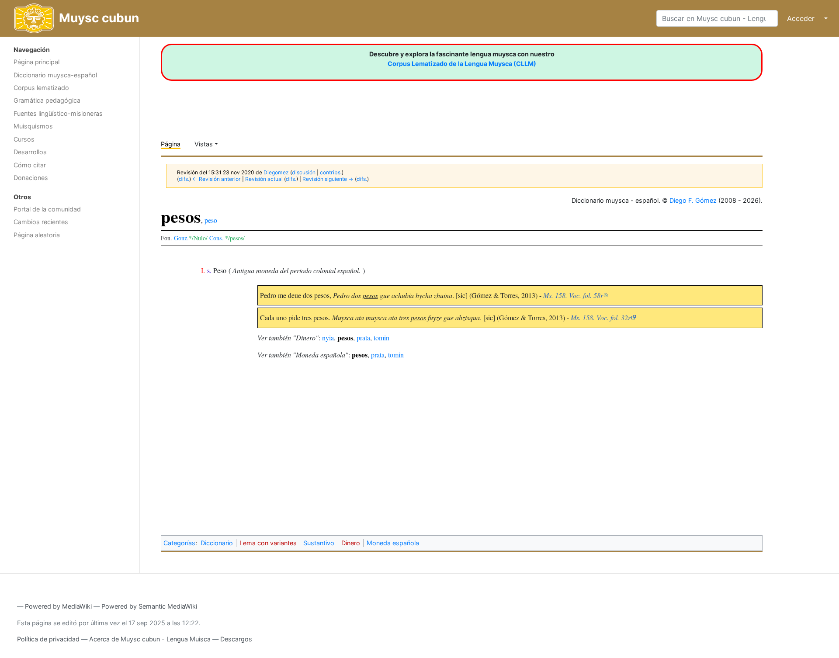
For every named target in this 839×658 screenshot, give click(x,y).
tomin (381, 337)
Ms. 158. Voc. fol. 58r (573, 295)
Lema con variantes (268, 543)
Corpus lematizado (41, 87)
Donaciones (31, 177)
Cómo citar (30, 165)
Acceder (801, 18)
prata (363, 337)
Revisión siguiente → (328, 179)
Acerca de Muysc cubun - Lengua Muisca (150, 639)
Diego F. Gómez (693, 200)
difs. (184, 179)
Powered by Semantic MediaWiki (149, 606)
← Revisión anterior (216, 179)
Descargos (236, 639)
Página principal (36, 62)
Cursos (24, 139)
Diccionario (217, 543)
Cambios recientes (41, 221)
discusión (303, 172)
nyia (328, 337)
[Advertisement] (70, 382)
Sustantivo (318, 543)
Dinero (350, 543)
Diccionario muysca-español (55, 75)
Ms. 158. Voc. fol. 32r (601, 317)
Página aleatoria (37, 235)
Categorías (179, 543)
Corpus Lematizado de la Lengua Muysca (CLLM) (462, 63)
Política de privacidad (48, 639)
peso (211, 220)
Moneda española (393, 543)
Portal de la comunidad (47, 209)
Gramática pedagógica (47, 100)
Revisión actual (264, 179)
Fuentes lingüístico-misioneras (58, 113)
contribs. (331, 172)
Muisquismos (33, 126)
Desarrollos (30, 152)
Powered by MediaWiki (58, 606)
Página (170, 144)
